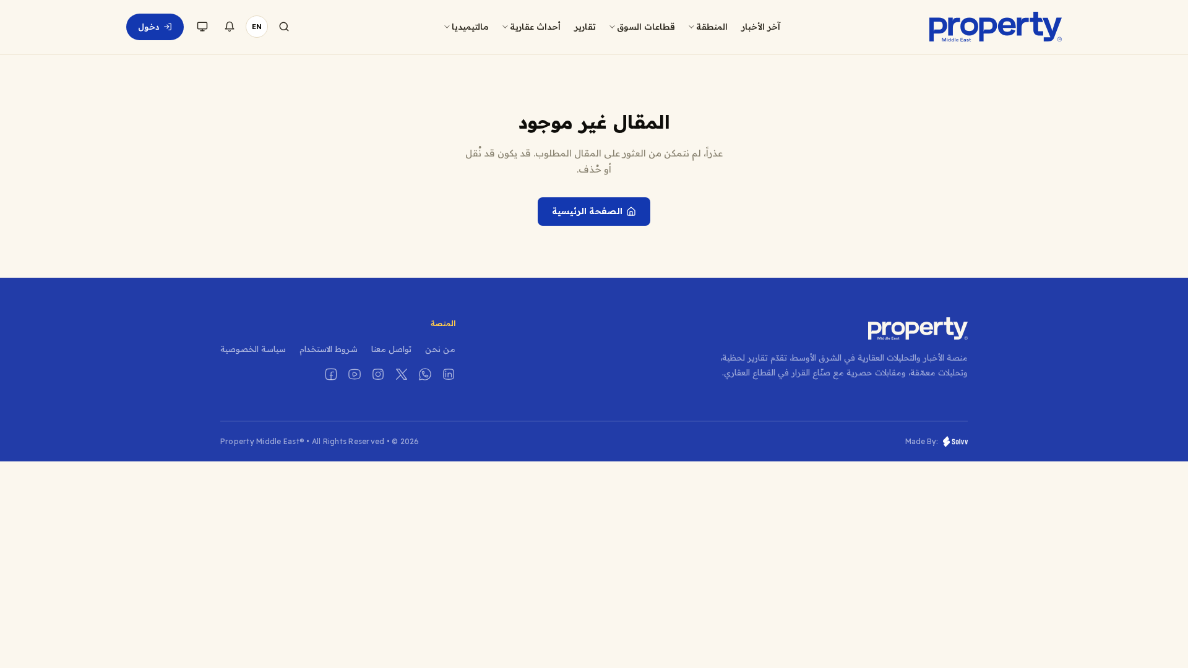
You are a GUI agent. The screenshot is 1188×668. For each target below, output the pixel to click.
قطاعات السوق (646, 26)
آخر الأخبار (760, 26)
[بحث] (284, 26)
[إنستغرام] (378, 374)
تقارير (585, 26)
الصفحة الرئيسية (587, 210)
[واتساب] (425, 374)
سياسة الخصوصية (253, 349)
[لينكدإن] (448, 374)
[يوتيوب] (354, 374)
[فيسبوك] (331, 374)
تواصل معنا (391, 349)
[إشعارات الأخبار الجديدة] (229, 26)
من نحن (440, 349)
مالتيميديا (470, 26)
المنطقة (712, 26)
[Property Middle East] (995, 26)
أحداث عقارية (535, 26)
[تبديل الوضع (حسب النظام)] (202, 26)
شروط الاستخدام (328, 349)
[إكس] (401, 374)
